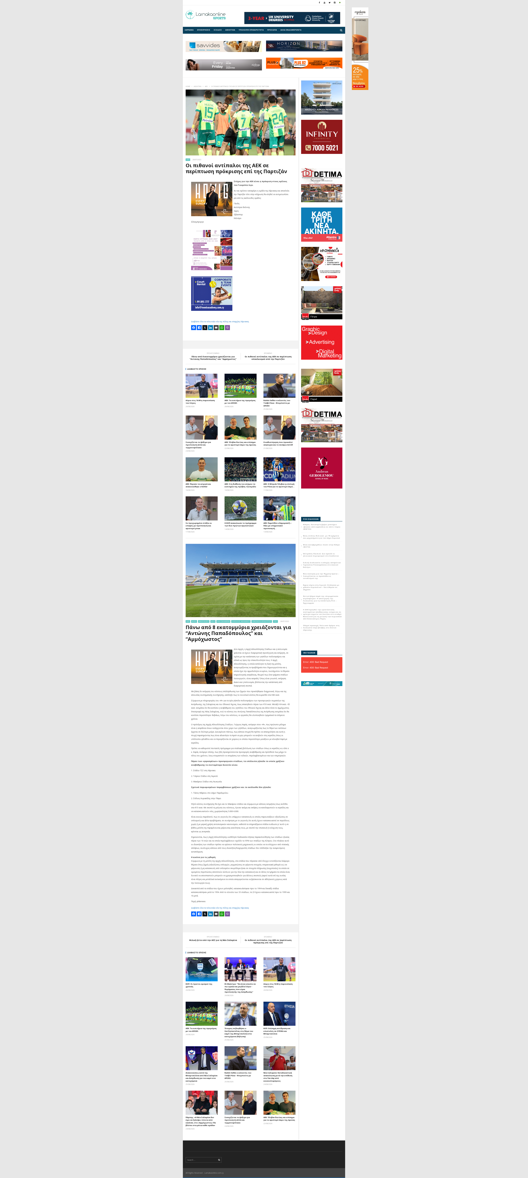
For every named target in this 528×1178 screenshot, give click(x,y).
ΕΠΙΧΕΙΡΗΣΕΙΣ (203, 30)
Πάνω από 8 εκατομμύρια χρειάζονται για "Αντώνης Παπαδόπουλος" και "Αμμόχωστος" (213, 356)
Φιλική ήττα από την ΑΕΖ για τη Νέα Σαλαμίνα (213, 938)
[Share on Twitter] (204, 327)
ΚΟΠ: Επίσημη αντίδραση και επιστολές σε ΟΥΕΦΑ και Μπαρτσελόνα (276, 1031)
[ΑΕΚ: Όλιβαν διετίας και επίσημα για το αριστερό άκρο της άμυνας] (241, 427)
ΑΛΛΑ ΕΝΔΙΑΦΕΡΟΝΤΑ (290, 30)
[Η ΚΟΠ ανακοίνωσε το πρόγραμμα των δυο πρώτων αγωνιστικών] (241, 508)
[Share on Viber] (227, 327)
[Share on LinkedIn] (210, 327)
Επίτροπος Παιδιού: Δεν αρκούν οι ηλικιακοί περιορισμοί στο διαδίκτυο (321, 555)
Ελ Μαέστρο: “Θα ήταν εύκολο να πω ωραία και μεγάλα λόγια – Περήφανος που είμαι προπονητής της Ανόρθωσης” (240, 988)
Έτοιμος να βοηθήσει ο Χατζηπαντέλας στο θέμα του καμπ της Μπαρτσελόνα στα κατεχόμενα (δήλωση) (239, 1032)
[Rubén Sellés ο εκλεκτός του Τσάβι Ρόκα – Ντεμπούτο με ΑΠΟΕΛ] (279, 386)
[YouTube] (324, 2)
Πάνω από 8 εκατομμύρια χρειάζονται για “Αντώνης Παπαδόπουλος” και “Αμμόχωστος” (238, 633)
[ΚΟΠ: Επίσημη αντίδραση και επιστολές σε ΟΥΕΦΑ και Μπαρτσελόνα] (279, 1014)
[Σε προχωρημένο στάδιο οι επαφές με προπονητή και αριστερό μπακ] (202, 508)
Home (188, 86)
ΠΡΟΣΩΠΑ (272, 30)
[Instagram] (334, 2)
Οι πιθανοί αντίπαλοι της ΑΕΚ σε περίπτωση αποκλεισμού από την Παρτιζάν (268, 356)
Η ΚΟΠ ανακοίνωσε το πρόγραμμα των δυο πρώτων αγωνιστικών (240, 524)
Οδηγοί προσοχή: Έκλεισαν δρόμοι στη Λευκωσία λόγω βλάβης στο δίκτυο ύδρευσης (321, 627)
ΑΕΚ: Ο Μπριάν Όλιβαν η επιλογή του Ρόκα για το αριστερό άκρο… (279, 485)
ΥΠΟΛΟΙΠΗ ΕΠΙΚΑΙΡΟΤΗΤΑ (251, 30)
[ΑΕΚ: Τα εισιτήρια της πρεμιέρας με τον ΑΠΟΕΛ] (241, 386)
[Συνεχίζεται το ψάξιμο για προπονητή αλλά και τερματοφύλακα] (202, 427)
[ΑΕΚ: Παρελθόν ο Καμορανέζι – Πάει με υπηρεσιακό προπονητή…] (279, 508)
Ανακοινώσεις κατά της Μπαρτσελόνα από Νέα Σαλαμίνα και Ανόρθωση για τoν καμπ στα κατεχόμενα (201, 1077)
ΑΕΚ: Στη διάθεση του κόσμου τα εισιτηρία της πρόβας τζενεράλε (240, 485)
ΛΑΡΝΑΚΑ (189, 30)
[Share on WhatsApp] (221, 327)
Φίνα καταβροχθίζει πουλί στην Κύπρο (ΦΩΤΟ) (321, 546)
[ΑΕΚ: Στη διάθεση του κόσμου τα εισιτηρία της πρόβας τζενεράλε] (241, 469)
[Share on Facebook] (193, 327)
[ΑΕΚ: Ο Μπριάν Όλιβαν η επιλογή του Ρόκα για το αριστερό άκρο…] (279, 469)
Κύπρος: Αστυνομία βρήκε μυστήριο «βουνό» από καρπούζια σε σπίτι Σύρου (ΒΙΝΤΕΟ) (321, 526)
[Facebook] (319, 2)
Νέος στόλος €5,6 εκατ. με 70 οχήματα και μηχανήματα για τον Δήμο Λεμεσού (321, 537)
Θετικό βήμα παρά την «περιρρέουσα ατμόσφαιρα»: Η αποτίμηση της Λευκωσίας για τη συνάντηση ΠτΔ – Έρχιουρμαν (320, 599)
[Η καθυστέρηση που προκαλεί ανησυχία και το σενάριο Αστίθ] (279, 427)
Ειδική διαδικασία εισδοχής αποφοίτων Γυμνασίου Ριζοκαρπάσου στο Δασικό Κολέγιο (322, 565)
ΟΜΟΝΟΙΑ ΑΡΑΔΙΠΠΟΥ (261, 621)
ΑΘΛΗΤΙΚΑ (230, 30)
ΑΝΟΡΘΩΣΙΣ (204, 621)
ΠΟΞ (275, 621)
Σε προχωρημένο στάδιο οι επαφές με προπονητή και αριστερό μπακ (199, 526)
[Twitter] (329, 2)
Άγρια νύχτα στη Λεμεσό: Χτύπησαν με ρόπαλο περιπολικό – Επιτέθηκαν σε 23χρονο (321, 587)
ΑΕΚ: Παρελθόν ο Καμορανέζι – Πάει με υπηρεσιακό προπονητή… (277, 526)
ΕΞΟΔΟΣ (218, 30)
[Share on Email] (216, 327)
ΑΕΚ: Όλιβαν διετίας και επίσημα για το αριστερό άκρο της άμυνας (240, 443)
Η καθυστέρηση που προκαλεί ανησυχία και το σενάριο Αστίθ (278, 443)
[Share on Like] (199, 327)
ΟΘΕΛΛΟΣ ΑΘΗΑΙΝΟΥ (241, 621)
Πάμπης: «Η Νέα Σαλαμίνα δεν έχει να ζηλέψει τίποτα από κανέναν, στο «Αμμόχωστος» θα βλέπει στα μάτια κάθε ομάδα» (201, 1121)
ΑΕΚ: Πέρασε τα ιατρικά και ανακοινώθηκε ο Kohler (198, 485)
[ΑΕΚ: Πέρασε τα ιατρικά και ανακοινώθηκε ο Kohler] (202, 469)
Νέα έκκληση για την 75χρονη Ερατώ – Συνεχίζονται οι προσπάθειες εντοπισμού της (321, 576)
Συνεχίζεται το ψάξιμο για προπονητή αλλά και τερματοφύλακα (198, 445)
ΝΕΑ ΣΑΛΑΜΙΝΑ (223, 621)
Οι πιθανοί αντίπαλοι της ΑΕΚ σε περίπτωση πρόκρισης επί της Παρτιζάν (268, 940)
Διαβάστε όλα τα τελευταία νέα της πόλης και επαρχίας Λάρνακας (220, 321)
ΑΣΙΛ (213, 621)
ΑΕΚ (206, 86)
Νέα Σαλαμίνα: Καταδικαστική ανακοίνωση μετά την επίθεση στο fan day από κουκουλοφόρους (277, 1077)
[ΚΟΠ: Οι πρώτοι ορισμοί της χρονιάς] (202, 969)
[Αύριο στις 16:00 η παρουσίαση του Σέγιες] (202, 386)
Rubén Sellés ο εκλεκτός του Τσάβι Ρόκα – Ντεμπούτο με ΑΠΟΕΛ (276, 403)
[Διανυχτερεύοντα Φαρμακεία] (339, 2)
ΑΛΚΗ (194, 621)
